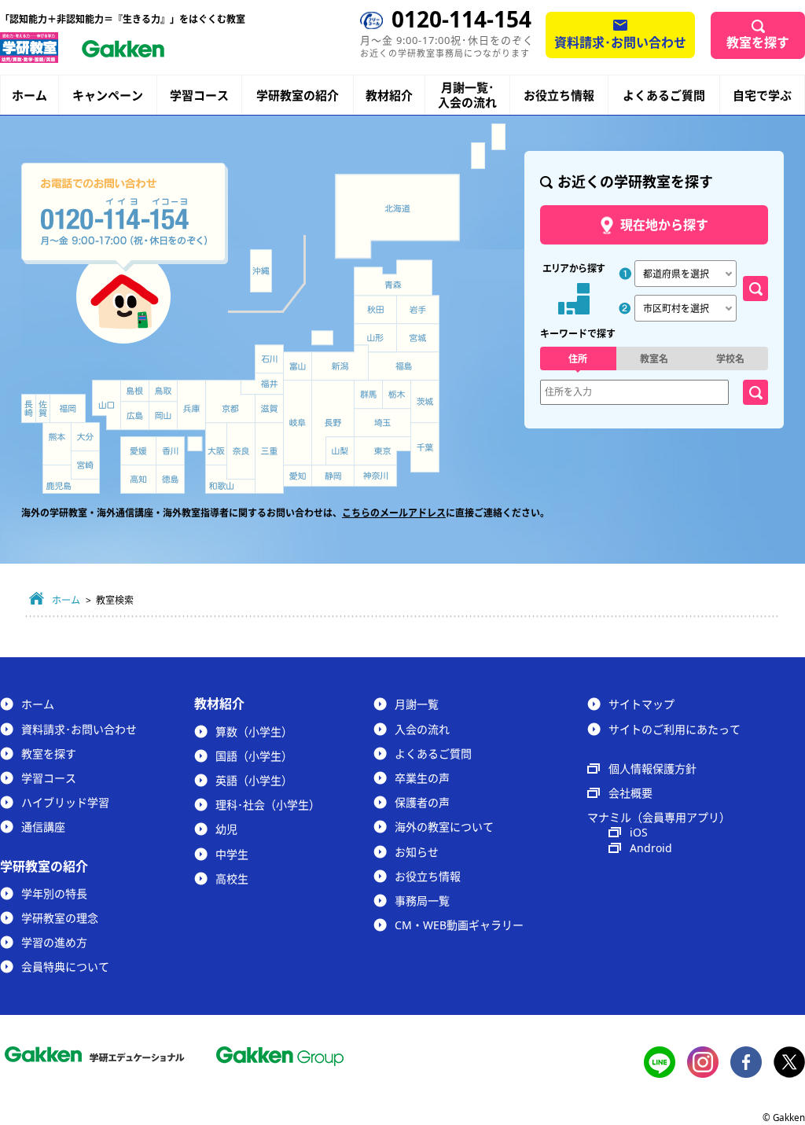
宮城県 (418, 338)
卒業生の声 (422, 777)
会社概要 (630, 792)
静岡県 (333, 475)
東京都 (382, 451)
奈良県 (241, 451)
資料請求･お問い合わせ (620, 42)
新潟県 (340, 363)
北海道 (397, 216)
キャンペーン (107, 95)
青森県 (393, 277)
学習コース (199, 95)
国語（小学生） (253, 755)
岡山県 (163, 415)
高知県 (138, 479)
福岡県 (67, 408)
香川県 (170, 451)
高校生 (231, 878)
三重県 (269, 458)
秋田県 (375, 310)
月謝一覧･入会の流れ (467, 95)
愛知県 (297, 475)
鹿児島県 (71, 479)
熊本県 (57, 444)
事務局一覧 (422, 900)
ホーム (29, 95)
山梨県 (340, 451)
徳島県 (170, 479)
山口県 (106, 405)
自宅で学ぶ (762, 95)
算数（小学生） (253, 731)
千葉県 (425, 448)
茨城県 (425, 402)
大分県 (85, 436)
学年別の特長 (54, 893)
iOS (639, 832)
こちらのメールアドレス (394, 513)
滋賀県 (269, 408)
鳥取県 (163, 391)
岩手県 (418, 310)
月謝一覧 (417, 704)
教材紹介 (389, 95)
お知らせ (417, 851)
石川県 (269, 359)
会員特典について (65, 966)
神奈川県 (375, 476)
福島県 (403, 366)
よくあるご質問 (664, 95)
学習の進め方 (54, 942)
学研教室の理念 (59, 917)
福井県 (262, 383)
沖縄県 (260, 271)
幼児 (226, 829)
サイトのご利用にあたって (674, 729)
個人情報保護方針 (652, 768)
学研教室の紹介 (297, 95)
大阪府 (216, 444)
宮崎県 (85, 465)
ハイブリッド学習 (65, 802)
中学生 (231, 854)
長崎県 (28, 408)
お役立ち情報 (559, 95)
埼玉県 (382, 423)
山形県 (375, 338)
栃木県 (396, 394)
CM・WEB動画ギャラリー (459, 924)
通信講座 (43, 826)
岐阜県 (297, 423)
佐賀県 (43, 408)
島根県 (135, 391)
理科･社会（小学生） (267, 804)
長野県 (333, 423)
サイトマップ (641, 704)
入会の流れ (422, 729)
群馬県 (368, 394)
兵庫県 (191, 405)
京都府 (230, 402)
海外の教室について (444, 826)
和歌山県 (230, 479)
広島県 (135, 415)
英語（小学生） (253, 780)
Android (651, 847)
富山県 (299, 366)
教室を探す (757, 42)
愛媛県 (138, 451)
